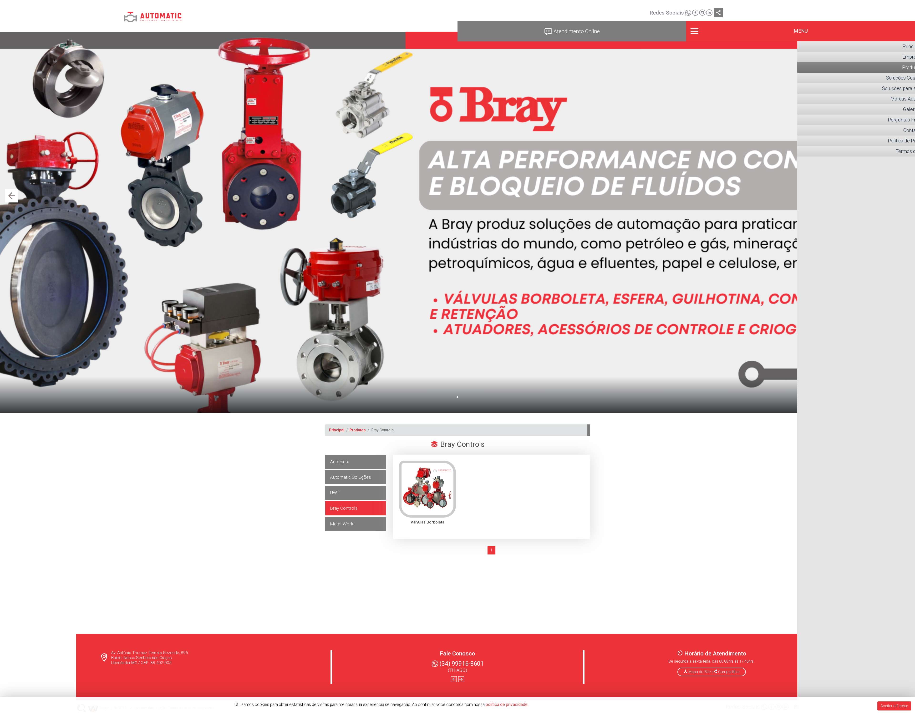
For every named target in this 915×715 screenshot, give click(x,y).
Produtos (358, 430)
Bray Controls (344, 508)
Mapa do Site (699, 672)
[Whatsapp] (688, 13)
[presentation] (11, 195)
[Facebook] (695, 13)
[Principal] (152, 15)
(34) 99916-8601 (461, 663)
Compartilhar (728, 672)
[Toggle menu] (800, 31)
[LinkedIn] (709, 13)
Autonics (339, 461)
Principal (336, 430)
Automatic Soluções (350, 477)
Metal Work (341, 524)
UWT (335, 492)
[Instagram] (702, 13)
